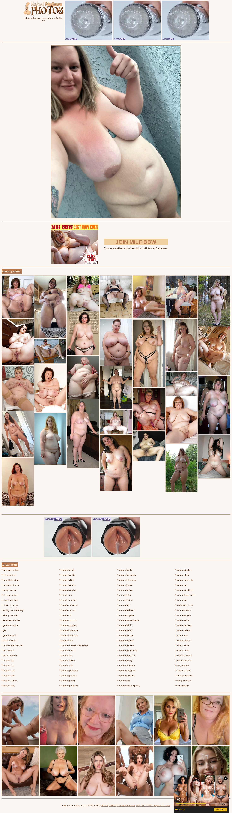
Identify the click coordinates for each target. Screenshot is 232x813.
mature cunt (66, 640)
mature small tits (184, 580)
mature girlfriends (68, 670)
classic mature (9, 600)
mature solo (181, 585)
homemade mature (12, 645)
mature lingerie (125, 615)
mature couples (67, 625)
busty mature (9, 590)
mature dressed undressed (73, 645)
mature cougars (68, 620)
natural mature (183, 640)
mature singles (183, 570)
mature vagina (183, 615)
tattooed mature (183, 675)
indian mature (9, 655)
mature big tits (67, 575)
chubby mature (10, 595)
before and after (10, 585)
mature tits (181, 600)
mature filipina (67, 660)
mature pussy (124, 660)
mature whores (183, 625)
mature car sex (67, 610)
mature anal (8, 670)
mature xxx (181, 635)
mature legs (124, 605)
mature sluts (182, 575)
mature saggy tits (126, 670)
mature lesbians (126, 610)
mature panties (125, 645)
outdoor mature (183, 655)
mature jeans (124, 585)
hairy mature (9, 640)
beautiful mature (10, 580)
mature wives (182, 630)
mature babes (9, 680)
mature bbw (8, 685)
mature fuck (66, 665)
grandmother (9, 635)
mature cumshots (68, 635)
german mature (10, 625)
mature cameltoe (68, 605)
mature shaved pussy (128, 685)
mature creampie (68, 630)
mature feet (65, 655)
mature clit (65, 615)
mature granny (67, 680)
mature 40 (7, 665)
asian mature (9, 575)
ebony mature (9, 615)
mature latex (124, 595)
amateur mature (10, 570)
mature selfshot (125, 675)
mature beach (67, 570)
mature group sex (68, 685)
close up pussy (10, 605)
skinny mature (182, 670)
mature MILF (124, 625)
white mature (182, 685)
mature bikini (66, 580)
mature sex (123, 680)
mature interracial (126, 580)
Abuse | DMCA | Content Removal (118, 805)
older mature (182, 650)
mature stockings (184, 590)
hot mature (8, 650)
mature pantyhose (127, 650)
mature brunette (68, 600)
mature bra (65, 595)
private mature (183, 660)
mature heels (124, 570)
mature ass (8, 675)
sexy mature (182, 665)
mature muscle (125, 635)
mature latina (124, 600)
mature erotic (66, 650)
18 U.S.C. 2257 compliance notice (153, 805)
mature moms (125, 630)
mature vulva (182, 620)
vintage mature (183, 680)
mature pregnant (126, 655)
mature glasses (67, 675)
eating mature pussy (12, 610)
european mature (11, 620)
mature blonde (67, 585)
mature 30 (7, 660)
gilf (4, 630)
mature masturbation (128, 620)
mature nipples (125, 640)
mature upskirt (183, 610)
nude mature (182, 645)
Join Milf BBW (136, 242)
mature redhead (126, 665)
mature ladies (124, 590)
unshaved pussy (184, 605)
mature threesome (185, 595)
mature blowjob (67, 590)
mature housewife (127, 575)
